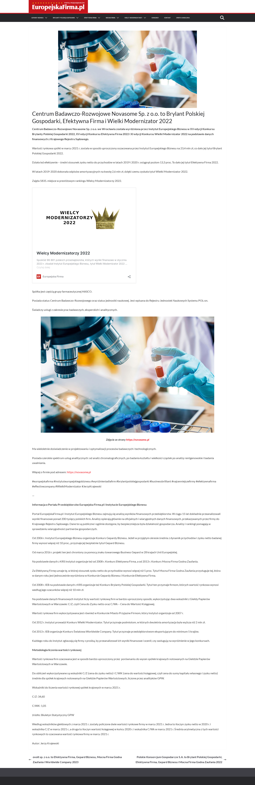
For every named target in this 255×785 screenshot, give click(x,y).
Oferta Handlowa (183, 18)
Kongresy (155, 18)
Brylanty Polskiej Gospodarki (64, 18)
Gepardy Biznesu (37, 18)
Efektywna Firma (90, 18)
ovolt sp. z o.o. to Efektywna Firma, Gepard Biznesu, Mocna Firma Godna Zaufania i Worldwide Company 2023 (77, 759)
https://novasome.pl (137, 439)
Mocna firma (110, 18)
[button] (45, 17)
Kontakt (167, 18)
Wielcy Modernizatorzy (133, 18)
